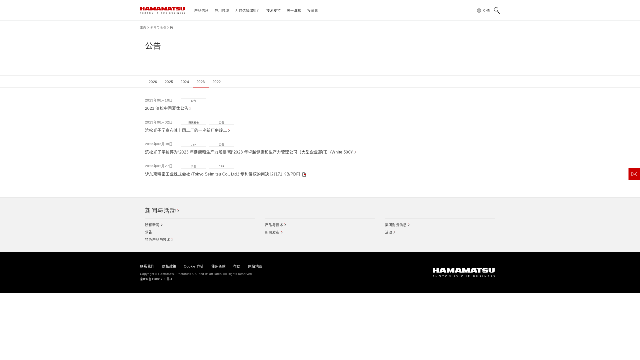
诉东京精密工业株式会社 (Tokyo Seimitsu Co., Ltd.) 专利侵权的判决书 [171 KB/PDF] (222, 174)
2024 (184, 82)
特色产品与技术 (157, 240)
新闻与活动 (158, 27)
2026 (153, 82)
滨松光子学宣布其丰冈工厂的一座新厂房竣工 (186, 130)
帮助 (236, 266)
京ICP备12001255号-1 (156, 279)
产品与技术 (274, 225)
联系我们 (147, 266)
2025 (169, 82)
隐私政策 (169, 266)
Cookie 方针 (194, 266)
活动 (388, 232)
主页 (143, 27)
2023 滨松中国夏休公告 (166, 108)
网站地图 (255, 266)
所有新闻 (152, 225)
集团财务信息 (396, 225)
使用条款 (218, 266)
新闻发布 (272, 232)
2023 (200, 82)
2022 (216, 82)
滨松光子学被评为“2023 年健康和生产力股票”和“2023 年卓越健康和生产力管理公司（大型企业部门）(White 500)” (249, 152)
